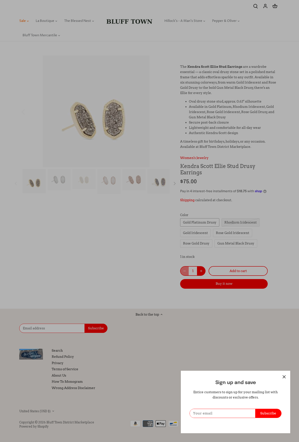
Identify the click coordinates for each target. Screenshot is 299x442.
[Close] (284, 377)
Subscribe (268, 413)
